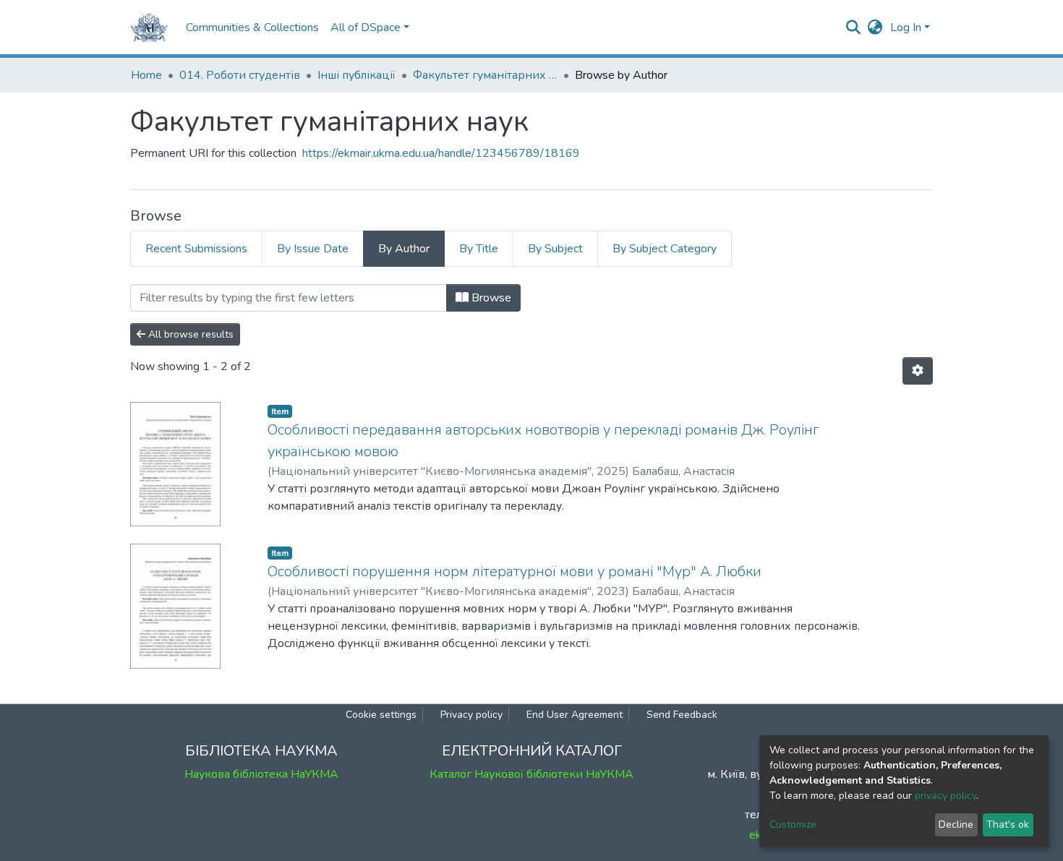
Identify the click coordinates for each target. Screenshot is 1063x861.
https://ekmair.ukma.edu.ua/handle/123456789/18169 (441, 153)
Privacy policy (471, 714)
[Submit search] (853, 27)
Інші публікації (356, 75)
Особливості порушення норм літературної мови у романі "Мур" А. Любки (514, 571)
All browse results (189, 334)
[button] (875, 27)
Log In (905, 27)
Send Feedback (681, 714)
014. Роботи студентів (239, 75)
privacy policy (945, 795)
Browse (490, 298)
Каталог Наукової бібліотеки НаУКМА (531, 774)
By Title (478, 249)
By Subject (555, 249)
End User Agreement (574, 714)
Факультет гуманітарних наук (485, 75)
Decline (956, 824)
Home (146, 75)
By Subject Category (664, 249)
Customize (792, 824)
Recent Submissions (196, 249)
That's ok (1007, 824)
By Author (404, 249)
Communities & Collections (252, 27)
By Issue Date (313, 249)
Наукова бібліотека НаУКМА (261, 774)
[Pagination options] (917, 371)
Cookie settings (381, 714)
